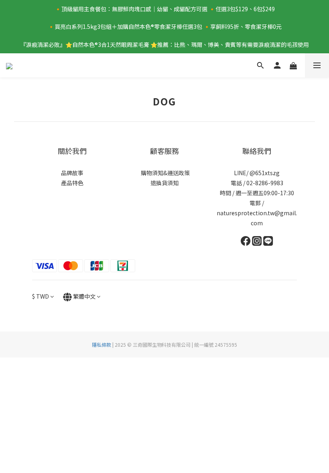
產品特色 (72, 183)
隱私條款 (101, 344)
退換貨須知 (164, 183)
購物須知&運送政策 (165, 173)
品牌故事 (72, 173)
